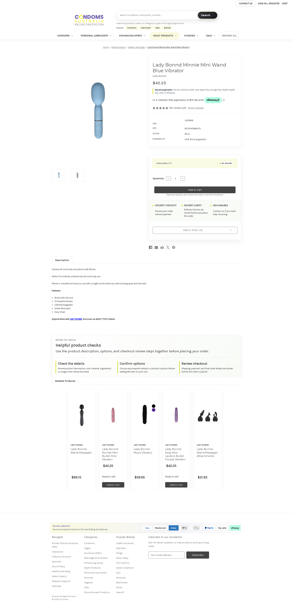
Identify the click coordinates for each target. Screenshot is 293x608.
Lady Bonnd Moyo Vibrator (143, 450)
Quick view (82, 415)
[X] (168, 247)
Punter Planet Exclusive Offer (65, 545)
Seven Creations (125, 567)
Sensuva (120, 577)
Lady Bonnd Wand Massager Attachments (207, 452)
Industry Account (61, 556)
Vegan (87, 548)
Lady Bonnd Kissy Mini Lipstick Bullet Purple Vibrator (175, 454)
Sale (157, 28)
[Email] (156, 247)
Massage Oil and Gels (96, 558)
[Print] (162, 247)
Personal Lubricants (94, 35)
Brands (167, 28)
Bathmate (121, 582)
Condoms (131, 28)
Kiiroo (119, 587)
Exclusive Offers (93, 553)
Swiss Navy (122, 558)
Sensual (88, 577)
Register (274, 3)
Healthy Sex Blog (61, 571)
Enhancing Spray (130, 35)
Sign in (262, 3)
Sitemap (56, 586)
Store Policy (58, 566)
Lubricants (146, 28)
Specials (56, 561)
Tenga (119, 553)
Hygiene (189, 35)
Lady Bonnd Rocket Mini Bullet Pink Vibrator (110, 454)
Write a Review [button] (196, 107)
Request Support (61, 581)
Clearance (57, 551)
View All (120, 592)
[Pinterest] (173, 247)
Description (62, 259)
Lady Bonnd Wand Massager (81, 450)
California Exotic (125, 543)
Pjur (118, 572)
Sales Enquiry (59, 576)
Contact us (245, 3)
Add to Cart (113, 418)
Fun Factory (123, 562)
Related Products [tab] (65, 380)
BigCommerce (69, 596)
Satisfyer (121, 548)
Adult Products (163, 35)
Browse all (229, 35)
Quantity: (158, 178)
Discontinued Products (97, 592)
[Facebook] (150, 247)
